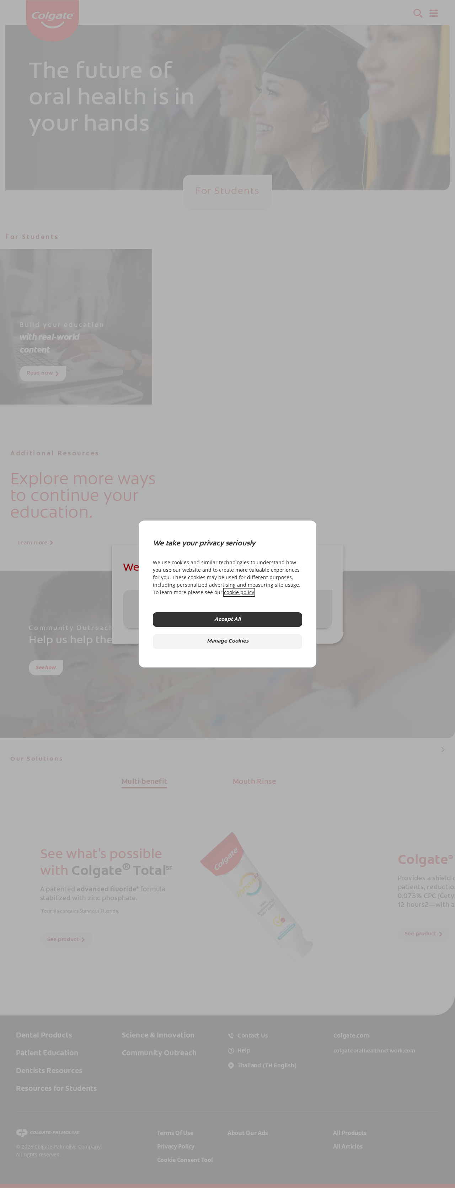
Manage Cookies (227, 641)
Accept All (227, 619)
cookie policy (239, 592)
